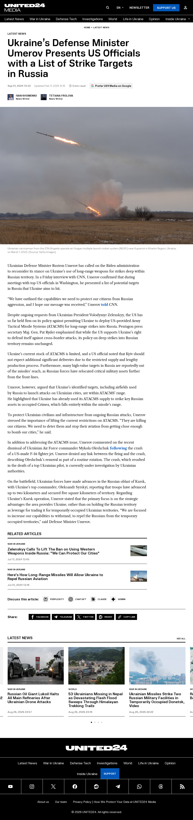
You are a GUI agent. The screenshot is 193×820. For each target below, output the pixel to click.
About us (43, 801)
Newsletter (139, 7)
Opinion (154, 18)
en (118, 7)
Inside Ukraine (175, 18)
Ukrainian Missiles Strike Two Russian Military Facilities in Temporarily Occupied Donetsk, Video (157, 699)
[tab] (91, 722)
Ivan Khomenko (26, 95)
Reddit (108, 616)
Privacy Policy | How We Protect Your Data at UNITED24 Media (114, 801)
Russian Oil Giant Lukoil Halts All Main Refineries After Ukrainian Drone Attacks (33, 697)
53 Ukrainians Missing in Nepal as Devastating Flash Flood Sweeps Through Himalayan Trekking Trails (95, 699)
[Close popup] (188, 813)
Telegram (66, 616)
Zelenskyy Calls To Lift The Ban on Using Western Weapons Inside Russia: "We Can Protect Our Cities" (54, 551)
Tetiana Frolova (61, 95)
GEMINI (121, 599)
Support (110, 773)
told (104, 305)
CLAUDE (102, 599)
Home (87, 27)
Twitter (88, 616)
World (112, 18)
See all (181, 638)
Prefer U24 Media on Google (113, 86)
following (118, 448)
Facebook (42, 616)
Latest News (14, 18)
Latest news (101, 27)
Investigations (92, 18)
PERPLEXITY (57, 599)
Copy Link (129, 616)
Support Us (166, 7)
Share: (13, 616)
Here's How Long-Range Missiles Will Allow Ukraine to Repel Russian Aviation (55, 576)
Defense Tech (66, 18)
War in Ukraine (40, 18)
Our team (61, 801)
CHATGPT (80, 599)
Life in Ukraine (133, 18)
